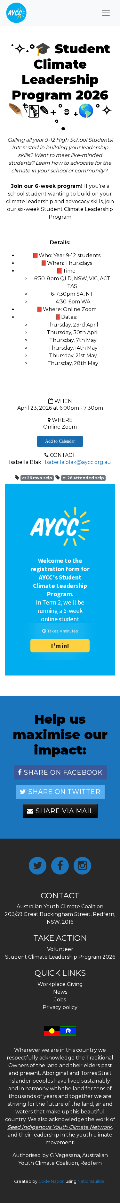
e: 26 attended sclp (83, 477)
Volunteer (60, 949)
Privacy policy (60, 1007)
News (60, 992)
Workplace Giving (60, 984)
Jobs (60, 1000)
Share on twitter (63, 792)
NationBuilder (91, 1181)
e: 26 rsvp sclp (37, 477)
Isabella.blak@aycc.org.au (78, 462)
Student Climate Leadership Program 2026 (60, 957)
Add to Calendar (60, 441)
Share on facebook (62, 772)
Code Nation (51, 1181)
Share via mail (63, 811)
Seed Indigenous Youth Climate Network (59, 1127)
